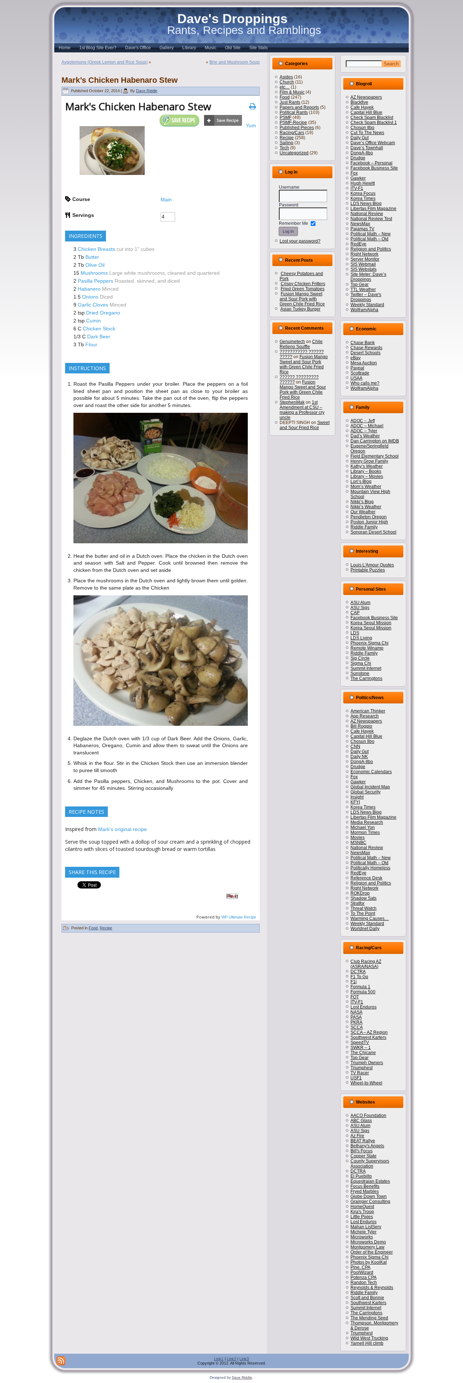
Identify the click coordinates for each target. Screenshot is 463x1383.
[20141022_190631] (112, 173)
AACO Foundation (368, 1115)
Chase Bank (363, 342)
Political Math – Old (369, 238)
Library (189, 47)
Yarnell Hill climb (367, 1343)
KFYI (355, 802)
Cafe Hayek (362, 107)
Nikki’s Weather (366, 506)
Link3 (244, 1359)
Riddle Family (364, 527)
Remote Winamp (367, 648)
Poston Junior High (369, 521)
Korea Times (363, 198)
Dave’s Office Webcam (373, 142)
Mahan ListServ (366, 1226)
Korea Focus (363, 193)
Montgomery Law (368, 1247)
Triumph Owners (367, 1062)
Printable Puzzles (368, 570)
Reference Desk (366, 878)
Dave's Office (138, 47)
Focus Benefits (365, 1186)
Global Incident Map (370, 786)
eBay (356, 357)
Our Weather (363, 511)
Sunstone (360, 673)
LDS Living (361, 638)
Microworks (362, 1236)
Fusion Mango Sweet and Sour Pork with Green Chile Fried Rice (302, 299)
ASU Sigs (360, 607)
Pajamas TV (362, 228)
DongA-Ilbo (362, 152)
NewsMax (360, 223)
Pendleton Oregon (369, 516)
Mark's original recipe (122, 829)
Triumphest (362, 1067)
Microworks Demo (368, 1242)
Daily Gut (360, 137)
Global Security (366, 792)
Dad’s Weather (365, 435)
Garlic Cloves (93, 305)
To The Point (363, 913)
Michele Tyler (364, 1231)
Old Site (233, 47)
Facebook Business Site (374, 168)
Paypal (357, 368)
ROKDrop (360, 893)
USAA (356, 378)
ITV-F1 (357, 188)
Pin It (232, 896)
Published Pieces (297, 127)
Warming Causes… (370, 918)
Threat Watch (364, 908)
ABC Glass (361, 1120)
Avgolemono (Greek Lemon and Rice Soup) (104, 62)
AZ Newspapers (366, 97)
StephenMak (292, 402)
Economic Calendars (371, 771)
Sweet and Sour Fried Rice (305, 425)
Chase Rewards (366, 347)
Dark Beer (98, 336)
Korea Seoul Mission (371, 622)
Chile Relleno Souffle (301, 344)
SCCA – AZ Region (369, 1032)
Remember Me (293, 223)
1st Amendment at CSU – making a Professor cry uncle (302, 410)
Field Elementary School (375, 456)
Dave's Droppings (232, 18)
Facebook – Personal (371, 163)
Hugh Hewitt (363, 183)
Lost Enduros (364, 1007)
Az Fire (357, 1135)
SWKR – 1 (361, 1047)
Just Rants (290, 102)
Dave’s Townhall (367, 147)
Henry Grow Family (369, 461)
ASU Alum (360, 602)
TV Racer (360, 1072)
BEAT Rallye (363, 1140)
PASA (356, 1017)
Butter (92, 257)
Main (166, 199)
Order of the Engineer (372, 1252)
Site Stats (258, 47)
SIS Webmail (363, 264)
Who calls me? (365, 383)
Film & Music (292, 92)
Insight (357, 797)
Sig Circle (360, 658)
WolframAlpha (364, 309)
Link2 (231, 1359)
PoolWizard (362, 1272)
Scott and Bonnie (367, 1297)
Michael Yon (363, 827)
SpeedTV (360, 1042)
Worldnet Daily (365, 928)
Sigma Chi (361, 663)
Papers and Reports (299, 107)
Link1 (219, 1359)
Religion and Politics (371, 249)
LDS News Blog (366, 203)
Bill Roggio (361, 726)
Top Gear (360, 284)
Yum (251, 125)
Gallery (167, 47)
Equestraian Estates (370, 1181)
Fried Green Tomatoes (302, 288)
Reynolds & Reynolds (372, 1287)
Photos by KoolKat (369, 1262)
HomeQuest (362, 1206)
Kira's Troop (362, 1211)
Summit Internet (366, 668)
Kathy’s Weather (367, 466)
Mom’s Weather (366, 486)
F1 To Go (359, 976)
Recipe (106, 928)
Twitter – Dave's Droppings (366, 297)
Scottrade (360, 373)
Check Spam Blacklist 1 (374, 122)
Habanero (89, 289)
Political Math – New (371, 233)
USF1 (356, 1077)
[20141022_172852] (160, 545)
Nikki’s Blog (362, 501)
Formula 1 (360, 986)
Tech (284, 147)
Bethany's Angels (367, 1145)
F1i (354, 981)
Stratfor (358, 903)
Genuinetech (292, 341)
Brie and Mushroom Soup (234, 62)
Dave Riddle (146, 91)
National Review (367, 213)
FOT (355, 996)
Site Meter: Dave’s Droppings (368, 277)
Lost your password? (300, 241)
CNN (355, 746)
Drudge (358, 157)
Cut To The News (367, 132)
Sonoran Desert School (373, 532)
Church (287, 82)
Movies (358, 837)
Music (210, 47)
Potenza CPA (364, 1277)
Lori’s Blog (361, 481)
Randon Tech (364, 1282)
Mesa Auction (364, 362)
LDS (355, 632)
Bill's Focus (362, 1150)
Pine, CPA (360, 1267)
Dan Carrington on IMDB (375, 441)
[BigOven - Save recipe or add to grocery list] (223, 120)
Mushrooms (94, 273)
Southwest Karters (368, 1037)
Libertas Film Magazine (373, 208)
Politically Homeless (370, 867)
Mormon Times (365, 832)
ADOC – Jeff (363, 420)
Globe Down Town (369, 1196)
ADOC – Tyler (364, 430)
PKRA (356, 1022)
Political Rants (294, 112)
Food (93, 928)
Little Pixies (362, 1216)
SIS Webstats (364, 269)
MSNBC (358, 842)
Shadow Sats (364, 898)
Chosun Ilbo (362, 127)
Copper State (364, 1156)
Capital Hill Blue (366, 112)
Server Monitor (365, 259)
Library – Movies (367, 476)
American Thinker (368, 711)
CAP (355, 612)
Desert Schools (366, 352)
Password (288, 204)
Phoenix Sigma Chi (369, 643)
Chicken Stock (99, 328)
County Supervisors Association (370, 1164)
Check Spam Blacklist (372, 117)
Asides (286, 77)
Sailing (286, 142)
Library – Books (366, 471)
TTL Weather (363, 289)
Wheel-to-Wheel (366, 1083)
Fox (354, 173)
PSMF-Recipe (293, 122)
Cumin (93, 321)
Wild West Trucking (369, 1338)
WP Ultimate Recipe (238, 917)
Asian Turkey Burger (300, 309)
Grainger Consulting (370, 1201)
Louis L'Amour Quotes (372, 565)
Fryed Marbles (365, 1191)
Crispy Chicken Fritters (303, 283)
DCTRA (358, 971)
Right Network (364, 254)
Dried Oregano (103, 313)
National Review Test (371, 218)
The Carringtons (366, 678)
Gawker (358, 178)
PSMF (286, 117)
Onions (90, 297)
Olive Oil (95, 265)
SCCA (357, 1027)
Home (65, 47)
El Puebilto (361, 1176)
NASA (356, 1012)
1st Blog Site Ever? (97, 47)
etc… (285, 87)
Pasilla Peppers (95, 281)
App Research (365, 716)
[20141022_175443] (160, 728)
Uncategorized (294, 152)
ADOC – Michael (367, 425)
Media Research (367, 822)
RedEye (358, 244)
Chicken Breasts (96, 249)
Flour (91, 344)
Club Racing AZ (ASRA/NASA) (366, 964)
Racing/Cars (292, 132)
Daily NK (359, 756)
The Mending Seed (369, 1317)
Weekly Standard (367, 304)
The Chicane (363, 1052)
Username (289, 187)
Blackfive (359, 102)
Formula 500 (363, 991)
